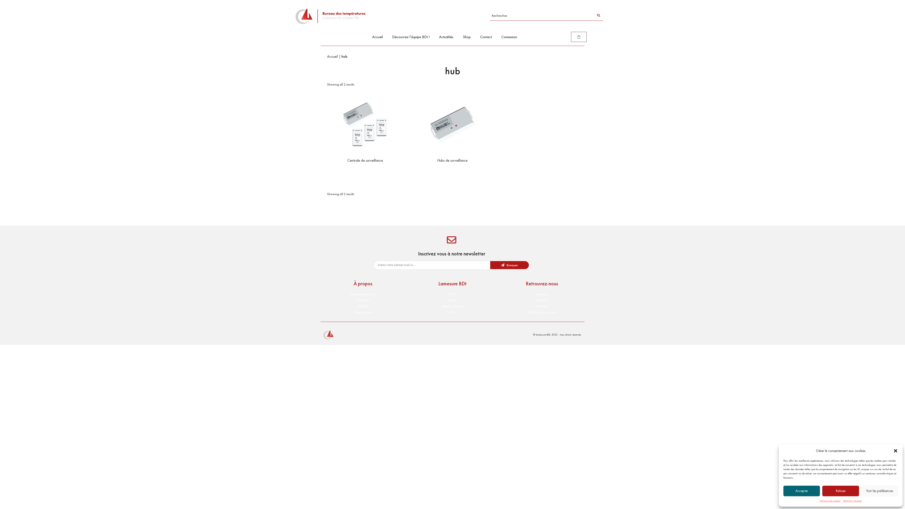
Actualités (446, 36)
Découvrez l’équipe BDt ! (411, 36)
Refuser (841, 490)
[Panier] (579, 37)
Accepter (801, 490)
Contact (486, 36)
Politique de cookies (830, 501)
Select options (365, 170)
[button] (895, 450)
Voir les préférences (879, 490)
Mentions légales (852, 501)
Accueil (377, 36)
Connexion (509, 36)
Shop (467, 36)
